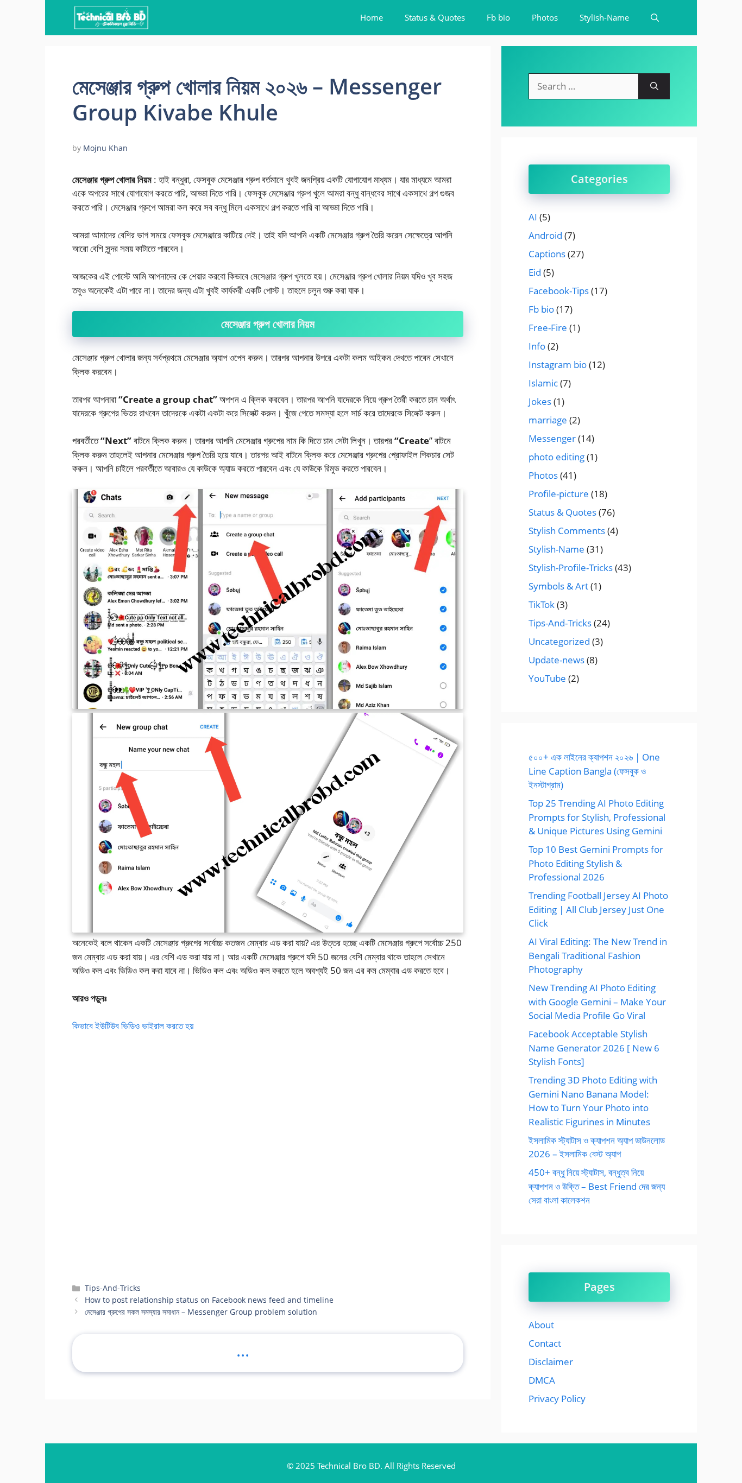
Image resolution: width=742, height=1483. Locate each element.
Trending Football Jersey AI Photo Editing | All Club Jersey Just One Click (598, 909)
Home (371, 17)
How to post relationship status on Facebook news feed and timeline (209, 1300)
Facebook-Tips (559, 290)
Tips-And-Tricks (113, 1288)
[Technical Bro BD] (111, 17)
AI (533, 217)
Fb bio (498, 17)
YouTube (547, 678)
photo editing (556, 457)
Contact (545, 1343)
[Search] (654, 86)
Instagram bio (558, 364)
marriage (548, 420)
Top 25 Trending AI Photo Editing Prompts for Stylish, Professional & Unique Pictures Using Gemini (597, 817)
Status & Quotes (435, 17)
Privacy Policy (557, 1398)
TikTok (542, 604)
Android (545, 235)
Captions (547, 254)
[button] (655, 17)
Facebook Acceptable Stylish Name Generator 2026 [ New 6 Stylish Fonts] (594, 1048)
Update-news (556, 660)
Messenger (552, 438)
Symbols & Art (558, 586)
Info (537, 346)
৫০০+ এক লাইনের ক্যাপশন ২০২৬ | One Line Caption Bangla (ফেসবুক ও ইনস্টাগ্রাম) (594, 771)
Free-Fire (548, 327)
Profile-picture (559, 493)
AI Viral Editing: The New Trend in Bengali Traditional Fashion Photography (598, 955)
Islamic (543, 383)
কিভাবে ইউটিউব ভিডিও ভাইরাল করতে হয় (132, 1025)
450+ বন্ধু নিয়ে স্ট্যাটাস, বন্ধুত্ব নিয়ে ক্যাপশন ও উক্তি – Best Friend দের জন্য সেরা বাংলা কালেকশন (597, 1186)
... (242, 1350)
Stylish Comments (567, 530)
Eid (535, 272)
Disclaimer (551, 1361)
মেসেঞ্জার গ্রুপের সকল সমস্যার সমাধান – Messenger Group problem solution (201, 1312)
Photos (545, 17)
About (541, 1325)
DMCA (542, 1380)
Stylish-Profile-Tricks (571, 567)
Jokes (540, 401)
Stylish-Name (604, 17)
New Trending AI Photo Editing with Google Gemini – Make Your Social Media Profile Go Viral (597, 1001)
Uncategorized (559, 641)
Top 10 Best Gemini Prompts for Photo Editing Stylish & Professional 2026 (596, 863)
